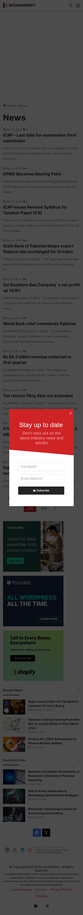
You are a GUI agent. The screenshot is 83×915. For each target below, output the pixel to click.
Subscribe (42, 490)
